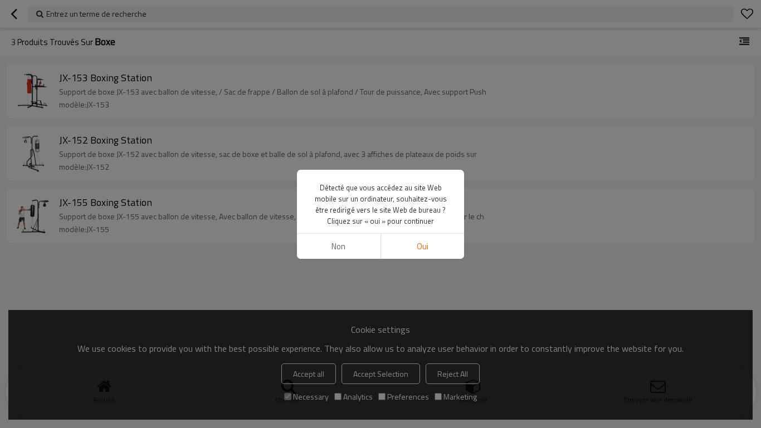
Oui (422, 246)
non (338, 246)
